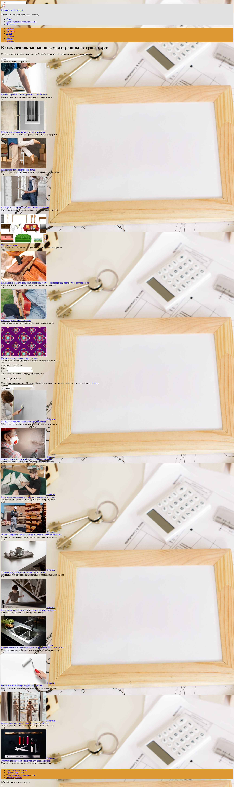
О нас (9, 19)
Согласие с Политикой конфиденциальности (22, 373)
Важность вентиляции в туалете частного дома (23, 132)
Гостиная (10, 31)
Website (4, 386)
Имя (4, 368)
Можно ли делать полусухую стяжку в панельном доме (26, 459)
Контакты (11, 24)
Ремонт (9, 38)
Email (4, 371)
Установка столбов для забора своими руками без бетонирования (31, 535)
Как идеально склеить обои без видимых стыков (23, 421)
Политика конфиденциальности (21, 21)
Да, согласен (15, 378)
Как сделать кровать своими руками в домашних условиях (28, 497)
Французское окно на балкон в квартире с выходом (24, 723)
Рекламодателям (14, 777)
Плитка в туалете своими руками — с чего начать (24, 94)
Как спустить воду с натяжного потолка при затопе (25, 207)
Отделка (10, 36)
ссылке (95, 383)
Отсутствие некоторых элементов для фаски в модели (26, 761)
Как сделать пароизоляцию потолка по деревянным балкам (28, 610)
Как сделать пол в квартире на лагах (18, 170)
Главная (10, 29)
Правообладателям (15, 773)
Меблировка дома (9, 245)
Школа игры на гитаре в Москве (16, 320)
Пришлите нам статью (16, 770)
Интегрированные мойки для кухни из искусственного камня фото (32, 648)
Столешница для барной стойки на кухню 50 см (23, 572)
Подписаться (7, 389)
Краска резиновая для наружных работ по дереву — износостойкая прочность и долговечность (45, 283)
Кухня (9, 33)
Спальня (10, 41)
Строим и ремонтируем (12, 10)
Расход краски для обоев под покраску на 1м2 (22, 685)
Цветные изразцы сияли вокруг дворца (19, 358)
